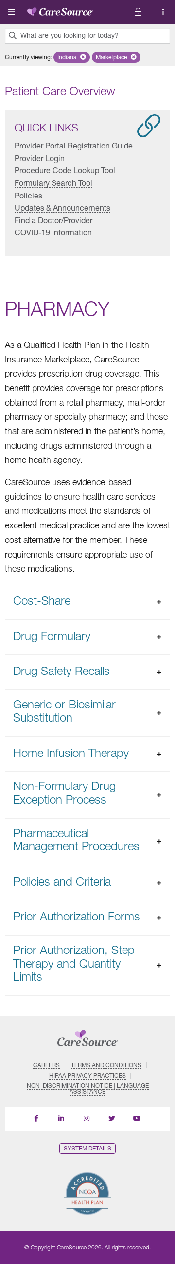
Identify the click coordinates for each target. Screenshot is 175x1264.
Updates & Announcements (62, 207)
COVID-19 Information (53, 232)
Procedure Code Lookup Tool (65, 170)
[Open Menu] (11, 11)
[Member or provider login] (163, 12)
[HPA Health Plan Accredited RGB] (87, 1193)
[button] (71, 57)
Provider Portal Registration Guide (74, 145)
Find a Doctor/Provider (53, 220)
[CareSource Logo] (60, 9)
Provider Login (40, 158)
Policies (28, 195)
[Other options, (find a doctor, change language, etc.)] (138, 12)
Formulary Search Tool (53, 182)
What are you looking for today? (69, 35)
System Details (87, 1148)
